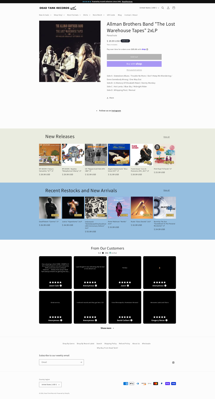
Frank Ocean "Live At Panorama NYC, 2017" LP (140, 170)
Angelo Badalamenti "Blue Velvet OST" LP (117, 170)
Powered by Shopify (63, 393)
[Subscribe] (81, 362)
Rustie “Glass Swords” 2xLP (141, 222)
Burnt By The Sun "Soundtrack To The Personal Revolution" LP (164, 224)
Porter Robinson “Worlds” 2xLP (117, 223)
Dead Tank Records (50, 393)
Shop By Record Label (85, 343)
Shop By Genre (68, 343)
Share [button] (111, 98)
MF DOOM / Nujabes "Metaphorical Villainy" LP (71, 170)
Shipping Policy (110, 343)
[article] (55, 272)
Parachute (112, 35)
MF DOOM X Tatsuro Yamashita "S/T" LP (46, 170)
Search (99, 343)
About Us (136, 343)
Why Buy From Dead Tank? (107, 348)
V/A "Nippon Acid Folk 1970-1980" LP (95, 170)
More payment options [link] (134, 70)
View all (166, 137)
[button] (45, 15)
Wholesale (146, 343)
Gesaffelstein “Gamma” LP (48, 222)
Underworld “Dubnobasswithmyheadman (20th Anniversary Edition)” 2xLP (95, 225)
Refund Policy (124, 343)
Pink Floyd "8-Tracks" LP (162, 169)
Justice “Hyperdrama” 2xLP (72, 222)
